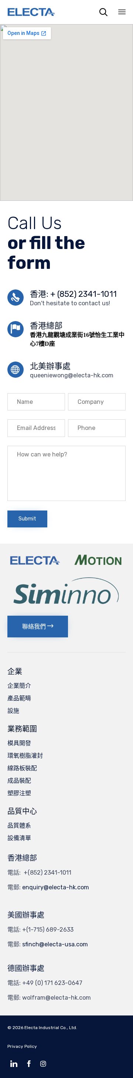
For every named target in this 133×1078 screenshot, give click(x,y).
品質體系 (19, 825)
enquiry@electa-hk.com (55, 887)
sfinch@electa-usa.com (55, 944)
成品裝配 (19, 780)
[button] (37, 626)
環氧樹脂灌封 (25, 755)
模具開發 (19, 743)
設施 (13, 710)
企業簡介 (19, 685)
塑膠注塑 (19, 793)
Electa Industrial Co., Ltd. (51, 1027)
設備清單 (19, 838)
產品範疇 (19, 698)
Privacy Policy (23, 1046)
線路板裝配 (22, 768)
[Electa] (31, 12)
